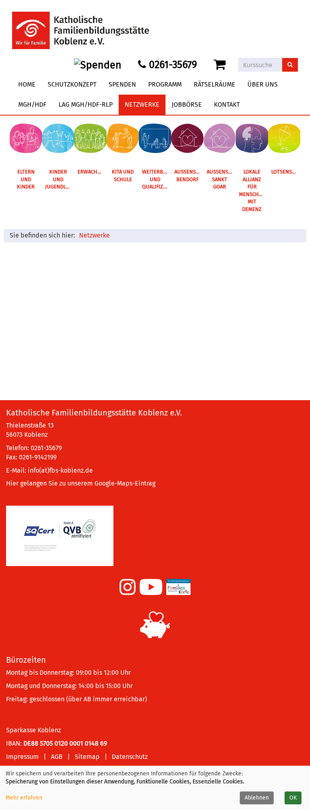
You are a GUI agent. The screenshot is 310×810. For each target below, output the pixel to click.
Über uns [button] (262, 84)
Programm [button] (165, 84)
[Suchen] (290, 65)
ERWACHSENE (92, 172)
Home (27, 84)
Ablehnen (257, 797)
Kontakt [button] (227, 104)
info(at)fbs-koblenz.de (60, 470)
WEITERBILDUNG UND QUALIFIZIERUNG (156, 179)
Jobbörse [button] (187, 104)
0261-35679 (171, 65)
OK (293, 797)
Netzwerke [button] (142, 104)
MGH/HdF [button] (32, 104)
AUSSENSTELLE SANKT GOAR (221, 179)
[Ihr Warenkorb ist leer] (221, 65)
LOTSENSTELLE (285, 172)
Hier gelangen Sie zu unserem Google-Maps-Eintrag (80, 483)
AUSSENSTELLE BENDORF (188, 175)
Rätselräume (214, 84)
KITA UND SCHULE (123, 175)
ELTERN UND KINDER (26, 179)
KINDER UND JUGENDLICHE (59, 179)
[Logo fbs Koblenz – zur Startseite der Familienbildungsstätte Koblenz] (80, 24)
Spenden (122, 84)
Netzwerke (94, 235)
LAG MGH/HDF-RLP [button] (86, 104)
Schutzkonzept (72, 84)
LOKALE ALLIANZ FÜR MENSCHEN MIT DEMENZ (252, 190)
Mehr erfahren (24, 797)
